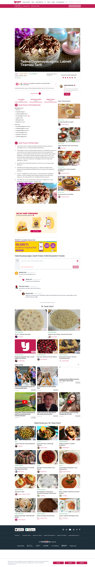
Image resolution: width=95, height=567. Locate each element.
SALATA (39, 441)
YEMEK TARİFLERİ (24, 73)
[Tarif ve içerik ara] (66, 2)
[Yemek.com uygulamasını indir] (19, 529)
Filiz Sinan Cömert (24, 286)
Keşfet (53, 2)
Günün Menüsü (39, 2)
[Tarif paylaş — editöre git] (36, 221)
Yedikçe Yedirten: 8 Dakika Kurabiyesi (67, 444)
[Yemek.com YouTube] (70, 529)
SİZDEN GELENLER (19, 332)
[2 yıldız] (65, 78)
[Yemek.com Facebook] (76, 529)
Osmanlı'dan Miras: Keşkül (65, 122)
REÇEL (38, 465)
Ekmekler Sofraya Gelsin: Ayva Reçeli (46, 468)
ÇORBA (60, 489)
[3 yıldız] (68, 78)
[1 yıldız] (63, 78)
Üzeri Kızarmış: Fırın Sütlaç (65, 194)
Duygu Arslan (29, 293)
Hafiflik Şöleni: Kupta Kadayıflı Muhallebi (66, 169)
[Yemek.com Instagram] (63, 529)
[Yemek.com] (17, 2)
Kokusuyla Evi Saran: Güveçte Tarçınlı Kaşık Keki (67, 357)
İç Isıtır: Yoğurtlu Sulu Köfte (23, 334)
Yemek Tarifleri (26, 2)
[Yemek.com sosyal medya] (45, 542)
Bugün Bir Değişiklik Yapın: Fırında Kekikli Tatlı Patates (24, 357)
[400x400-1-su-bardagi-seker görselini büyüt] (29, 116)
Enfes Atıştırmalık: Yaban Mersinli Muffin (24, 516)
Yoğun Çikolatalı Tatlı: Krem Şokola (68, 145)
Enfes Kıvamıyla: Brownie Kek (45, 515)
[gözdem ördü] (16, 273)
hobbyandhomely (69, 85)
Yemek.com (29, 279)
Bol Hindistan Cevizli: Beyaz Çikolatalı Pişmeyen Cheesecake (46, 492)
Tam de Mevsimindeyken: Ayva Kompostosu (68, 468)
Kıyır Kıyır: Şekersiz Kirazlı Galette (47, 357)
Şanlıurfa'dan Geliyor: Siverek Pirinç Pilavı (60, 334)
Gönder (75, 267)
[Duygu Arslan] (23, 294)
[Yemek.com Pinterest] (79, 529)
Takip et (67, 94)
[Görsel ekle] (77, 261)
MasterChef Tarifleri (35, 6)
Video (32, 2)
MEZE (16, 441)
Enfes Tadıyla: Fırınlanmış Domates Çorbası (69, 492)
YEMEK (16, 73)
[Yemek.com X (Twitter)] (73, 529)
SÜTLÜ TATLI (61, 120)
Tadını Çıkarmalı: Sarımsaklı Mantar (25, 443)
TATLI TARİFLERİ (33, 73)
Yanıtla (20, 276)
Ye (45, 2)
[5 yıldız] (72, 78)
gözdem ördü (22, 272)
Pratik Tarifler (17, 6)
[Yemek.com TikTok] (66, 529)
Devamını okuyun (67, 91)
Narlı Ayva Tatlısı (19, 491)
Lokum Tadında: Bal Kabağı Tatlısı (69, 515)
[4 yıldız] (70, 78)
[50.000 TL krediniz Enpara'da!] (36, 246)
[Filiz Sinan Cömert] (16, 287)
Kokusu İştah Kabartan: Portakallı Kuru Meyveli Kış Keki (24, 468)
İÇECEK (61, 465)
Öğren (48, 2)
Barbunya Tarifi (26, 6)
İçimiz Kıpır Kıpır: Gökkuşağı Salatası (45, 444)
